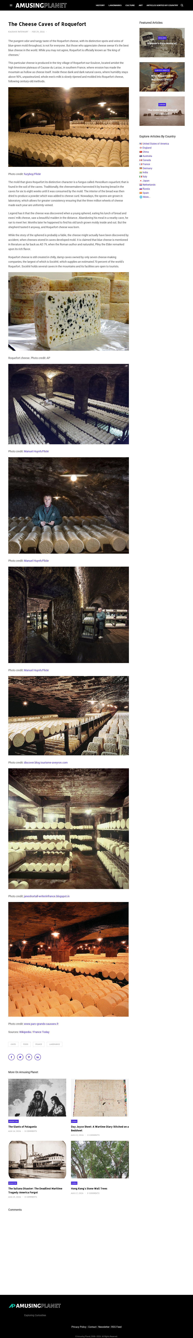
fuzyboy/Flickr (32, 174)
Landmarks (54, 1044)
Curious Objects (162, 70)
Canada (162, 105)
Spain (146, 192)
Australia (147, 156)
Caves (13, 1044)
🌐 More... (144, 197)
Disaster (12, 1183)
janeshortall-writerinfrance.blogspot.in (47, 896)
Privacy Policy (78, 1326)
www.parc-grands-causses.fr (41, 1023)
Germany (147, 168)
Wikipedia (25, 1032)
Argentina (13, 1121)
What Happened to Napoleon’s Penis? (162, 77)
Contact (92, 1326)
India (145, 172)
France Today (41, 1032)
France (38, 1044)
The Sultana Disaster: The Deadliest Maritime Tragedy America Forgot (35, 1190)
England (162, 38)
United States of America (156, 143)
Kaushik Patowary (18, 32)
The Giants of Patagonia (22, 1126)
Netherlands (149, 184)
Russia (146, 188)
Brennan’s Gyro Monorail (162, 43)
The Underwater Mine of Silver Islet (162, 111)
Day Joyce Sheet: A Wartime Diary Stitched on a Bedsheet (100, 1128)
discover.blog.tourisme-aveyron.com (46, 762)
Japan (146, 180)
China (74, 1121)
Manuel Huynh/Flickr (36, 451)
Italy (145, 176)
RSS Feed (116, 1326)
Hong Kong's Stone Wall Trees (89, 1188)
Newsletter (103, 1326)
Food (25, 1044)
